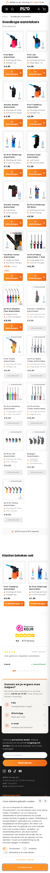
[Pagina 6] (22, 670)
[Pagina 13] (35, 670)
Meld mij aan (25, 762)
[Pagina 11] (31, 670)
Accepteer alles (25, 867)
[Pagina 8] (26, 670)
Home (5, 16)
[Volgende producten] (44, 614)
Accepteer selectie (25, 859)
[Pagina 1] (11, 670)
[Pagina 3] (17, 670)
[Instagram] (4, 771)
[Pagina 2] (14, 670)
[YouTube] (20, 771)
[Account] (38, 9)
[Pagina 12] (33, 670)
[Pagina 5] (20, 670)
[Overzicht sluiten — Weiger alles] (45, 801)
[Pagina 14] (37, 670)
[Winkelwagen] (44, 9)
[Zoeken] (12, 9)
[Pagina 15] (38, 670)
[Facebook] (9, 771)
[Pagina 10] (29, 670)
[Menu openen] (6, 9)
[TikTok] (14, 771)
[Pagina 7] (24, 670)
